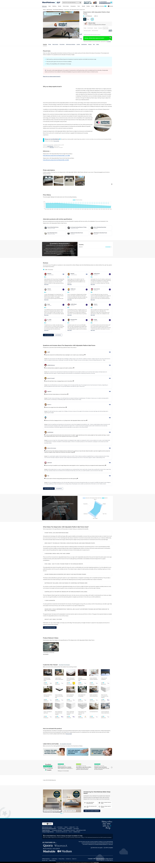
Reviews (90, 44)
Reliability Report (76, 831)
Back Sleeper (76, 828)
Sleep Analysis (55, 44)
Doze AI (70, 831)
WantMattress (102, 858)
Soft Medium (60, 827)
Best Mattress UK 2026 (81, 830)
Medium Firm (72, 827)
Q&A (94, 44)
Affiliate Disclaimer (46, 858)
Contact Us (68, 858)
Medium (66, 827)
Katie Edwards (50, 146)
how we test (56, 140)
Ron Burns (52, 147)
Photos (49, 44)
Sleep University (52, 860)
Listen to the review (48, 13)
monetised (109, 41)
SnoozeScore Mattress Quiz (61, 831)
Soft (55, 827)
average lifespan (99, 24)
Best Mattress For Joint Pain (69, 830)
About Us (74, 858)
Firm (77, 827)
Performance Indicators (70, 44)
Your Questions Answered (65, 743)
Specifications (84, 44)
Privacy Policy (61, 858)
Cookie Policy (54, 858)
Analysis (78, 44)
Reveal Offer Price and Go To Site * (94, 38)
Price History (62, 44)
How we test (44, 860)
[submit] (80, 2)
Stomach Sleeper (61, 828)
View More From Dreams (64, 664)
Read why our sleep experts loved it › (52, 76)
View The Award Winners (92, 810)
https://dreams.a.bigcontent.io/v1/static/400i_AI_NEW (56, 160)
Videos (97, 44)
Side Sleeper (69, 828)
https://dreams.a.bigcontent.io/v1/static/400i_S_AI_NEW (56, 155)
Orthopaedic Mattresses (57, 830)
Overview (45, 44)
